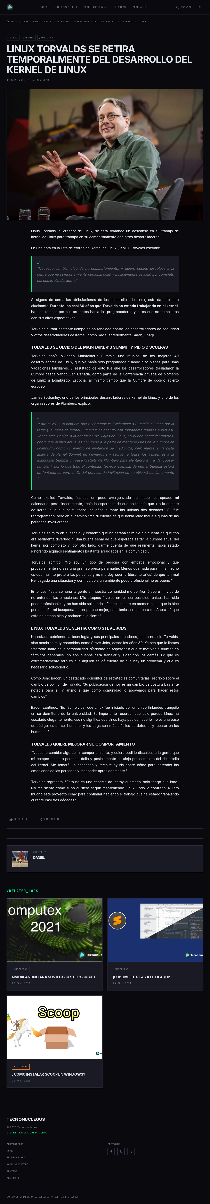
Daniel (39, 857)
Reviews (12, 1171)
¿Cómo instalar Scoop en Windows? (48, 1074)
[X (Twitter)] (121, 1151)
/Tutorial (21, 1066)
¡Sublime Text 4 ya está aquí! (141, 977)
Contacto (13, 1178)
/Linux (23, 21)
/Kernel (28, 37)
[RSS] (131, 1151)
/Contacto (139, 7)
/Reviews (119, 7)
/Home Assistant (95, 7)
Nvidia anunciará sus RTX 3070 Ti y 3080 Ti (54, 977)
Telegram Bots (17, 1157)
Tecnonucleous (26, 1119)
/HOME (10, 21)
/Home (45, 7)
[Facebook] (111, 1151)
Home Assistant (17, 1164)
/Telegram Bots (66, 7)
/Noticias (46, 37)
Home (10, 1150)
